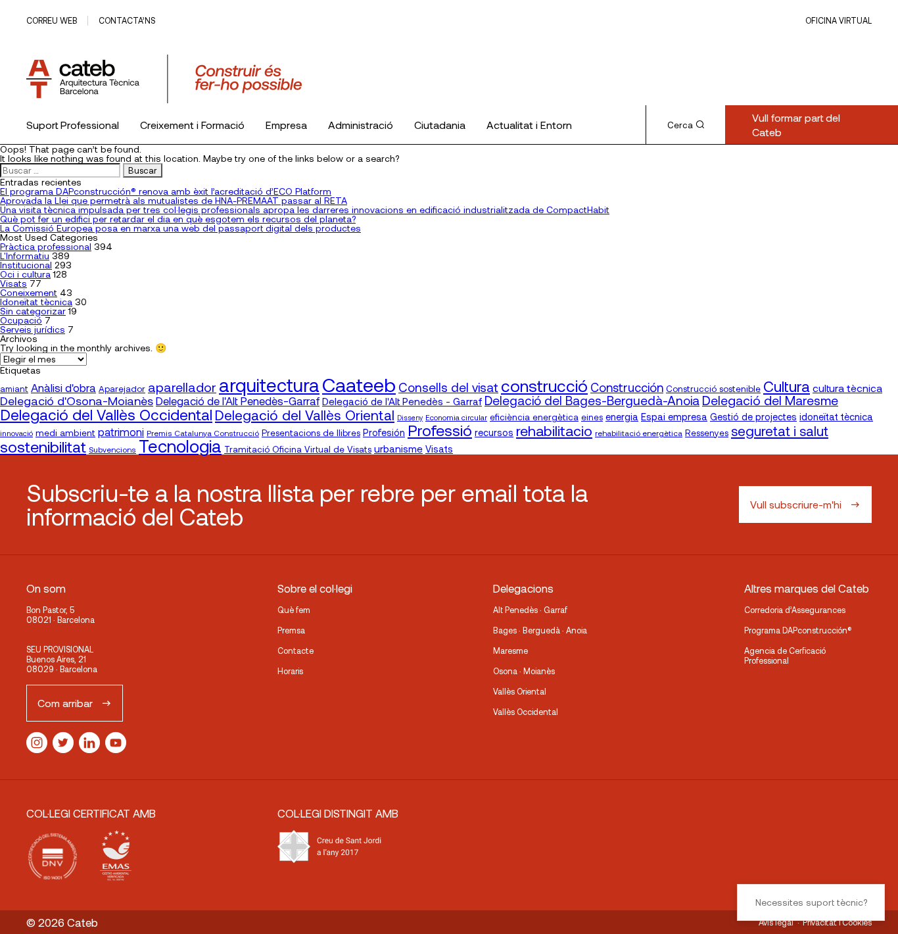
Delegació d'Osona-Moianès (76, 400)
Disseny (410, 417)
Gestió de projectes (753, 416)
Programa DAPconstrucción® (798, 630)
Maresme (510, 650)
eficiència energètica (534, 416)
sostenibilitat (43, 446)
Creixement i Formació (192, 124)
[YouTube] (115, 742)
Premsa (291, 630)
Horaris (290, 671)
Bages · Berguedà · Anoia (540, 630)
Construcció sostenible (713, 388)
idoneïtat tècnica (836, 416)
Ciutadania (439, 124)
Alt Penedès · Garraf (530, 609)
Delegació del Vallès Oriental (304, 414)
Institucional (26, 264)
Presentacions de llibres (311, 432)
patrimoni (121, 432)
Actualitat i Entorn (529, 124)
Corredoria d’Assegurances (794, 609)
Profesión (384, 432)
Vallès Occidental (525, 711)
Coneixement (28, 292)
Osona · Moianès (524, 671)
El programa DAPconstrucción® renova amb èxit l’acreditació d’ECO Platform (165, 191)
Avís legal (776, 922)
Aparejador (122, 388)
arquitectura (269, 385)
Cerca (680, 125)
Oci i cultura (25, 274)
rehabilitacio (554, 430)
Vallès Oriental (519, 691)
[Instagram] (36, 742)
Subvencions (112, 449)
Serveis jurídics (32, 329)
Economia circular (456, 417)
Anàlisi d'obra (63, 387)
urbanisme (398, 449)
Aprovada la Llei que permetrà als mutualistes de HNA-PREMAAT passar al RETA (173, 200)
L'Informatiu (24, 255)
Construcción (626, 387)
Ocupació (21, 320)
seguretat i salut (779, 430)
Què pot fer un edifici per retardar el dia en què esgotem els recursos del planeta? (178, 218)
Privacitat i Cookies (837, 922)
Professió (440, 429)
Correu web (51, 20)
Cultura (786, 386)
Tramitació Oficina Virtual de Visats (297, 449)
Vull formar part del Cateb (796, 124)
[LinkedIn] (89, 742)
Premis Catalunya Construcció (203, 432)
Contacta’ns (127, 20)
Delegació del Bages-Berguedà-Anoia (591, 400)
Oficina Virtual (838, 20)
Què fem (293, 609)
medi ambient (65, 432)
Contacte (295, 650)
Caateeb (359, 384)
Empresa (286, 124)
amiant (14, 388)
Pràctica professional (45, 246)
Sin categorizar (33, 310)
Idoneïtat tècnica (36, 301)
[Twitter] (63, 742)
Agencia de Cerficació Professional (785, 655)
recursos (494, 432)
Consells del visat (448, 387)
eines (592, 417)
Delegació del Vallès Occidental (106, 414)
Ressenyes (706, 432)
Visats (13, 283)
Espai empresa (674, 416)
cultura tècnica (847, 387)
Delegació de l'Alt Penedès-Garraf (237, 400)
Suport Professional (72, 124)
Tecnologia (180, 445)
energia (621, 416)
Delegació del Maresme (770, 400)
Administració (360, 124)
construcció (544, 385)
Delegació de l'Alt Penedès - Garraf (402, 401)
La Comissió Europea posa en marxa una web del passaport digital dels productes (180, 228)
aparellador (182, 387)
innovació (16, 432)
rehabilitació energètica (638, 432)
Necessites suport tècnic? (811, 902)
